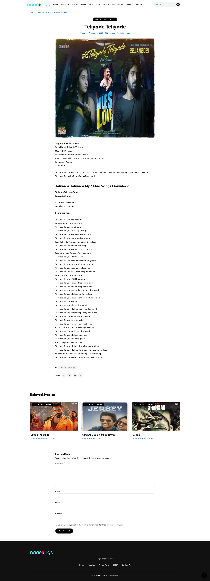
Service (106, 4)
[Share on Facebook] (69, 375)
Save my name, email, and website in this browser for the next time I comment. (90, 525)
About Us (91, 565)
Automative (65, 4)
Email (58, 502)
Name (58, 491)
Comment (60, 463)
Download (71, 202)
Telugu (69, 162)
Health (83, 4)
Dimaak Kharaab (40, 434)
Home (55, 4)
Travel (98, 4)
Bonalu (136, 434)
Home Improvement (125, 4)
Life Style (138, 4)
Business (75, 4)
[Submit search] (178, 4)
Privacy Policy (104, 565)
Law (113, 4)
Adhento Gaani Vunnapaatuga (99, 434)
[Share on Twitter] (63, 375)
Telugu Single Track (44, 13)
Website (58, 513)
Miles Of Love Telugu (68, 368)
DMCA (115, 565)
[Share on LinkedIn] (75, 375)
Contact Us (126, 565)
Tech (91, 4)
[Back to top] (204, 575)
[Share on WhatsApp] (80, 375)
